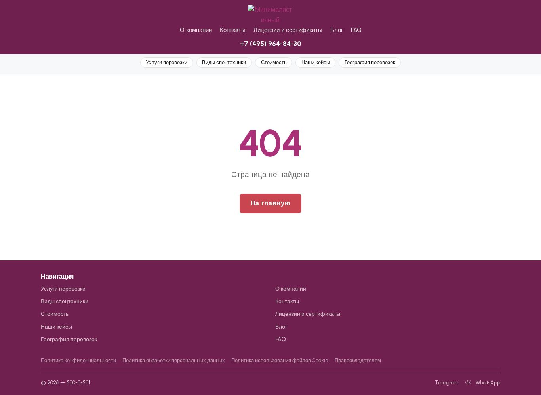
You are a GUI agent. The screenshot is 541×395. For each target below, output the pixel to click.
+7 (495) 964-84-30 (270, 43)
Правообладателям (358, 360)
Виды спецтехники (224, 62)
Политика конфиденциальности (78, 360)
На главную (270, 203)
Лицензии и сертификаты (287, 30)
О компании (196, 30)
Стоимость (274, 62)
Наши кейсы (315, 62)
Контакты (233, 30)
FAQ (356, 30)
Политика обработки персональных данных (173, 360)
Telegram (447, 382)
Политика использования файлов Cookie (279, 360)
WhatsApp (488, 382)
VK (468, 382)
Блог (336, 30)
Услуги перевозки (166, 62)
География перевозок (370, 62)
